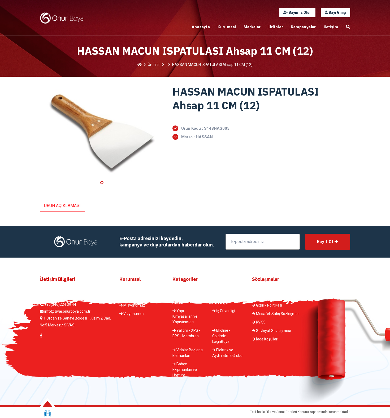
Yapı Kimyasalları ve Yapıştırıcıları (184, 316)
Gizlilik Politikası (268, 305)
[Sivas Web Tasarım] (47, 413)
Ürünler (275, 27)
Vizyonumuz (134, 314)
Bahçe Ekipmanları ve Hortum (184, 369)
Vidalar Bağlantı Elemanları (187, 353)
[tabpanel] (102, 131)
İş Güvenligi (225, 311)
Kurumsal (227, 27)
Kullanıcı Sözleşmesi (272, 297)
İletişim (331, 27)
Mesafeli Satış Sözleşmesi (277, 314)
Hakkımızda (133, 297)
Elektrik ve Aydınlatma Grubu (227, 353)
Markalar (252, 27)
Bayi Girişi (337, 12)
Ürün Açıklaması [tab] (62, 205)
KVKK (260, 322)
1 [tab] (101, 182)
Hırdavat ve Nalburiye (223, 299)
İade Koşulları (266, 339)
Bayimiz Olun (299, 12)
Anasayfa (201, 27)
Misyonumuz (134, 305)
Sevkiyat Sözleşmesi (273, 331)
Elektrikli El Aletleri (183, 299)
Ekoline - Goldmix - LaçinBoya (221, 336)
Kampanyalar (303, 27)
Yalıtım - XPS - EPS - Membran (186, 333)
